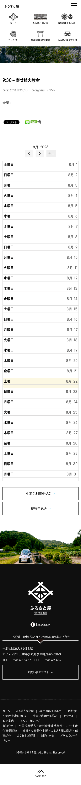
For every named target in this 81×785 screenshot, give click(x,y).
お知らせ (7, 725)
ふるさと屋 (11, 6)
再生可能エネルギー (51, 710)
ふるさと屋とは (25, 710)
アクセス (68, 715)
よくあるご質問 (26, 735)
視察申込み (40, 508)
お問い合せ (47, 735)
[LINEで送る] (27, 122)
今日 (51, 153)
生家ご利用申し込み (45, 715)
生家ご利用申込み (40, 493)
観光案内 (8, 720)
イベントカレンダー (31, 720)
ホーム (6, 710)
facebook (43, 624)
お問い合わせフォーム (40, 672)
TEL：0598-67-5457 (16, 660)
